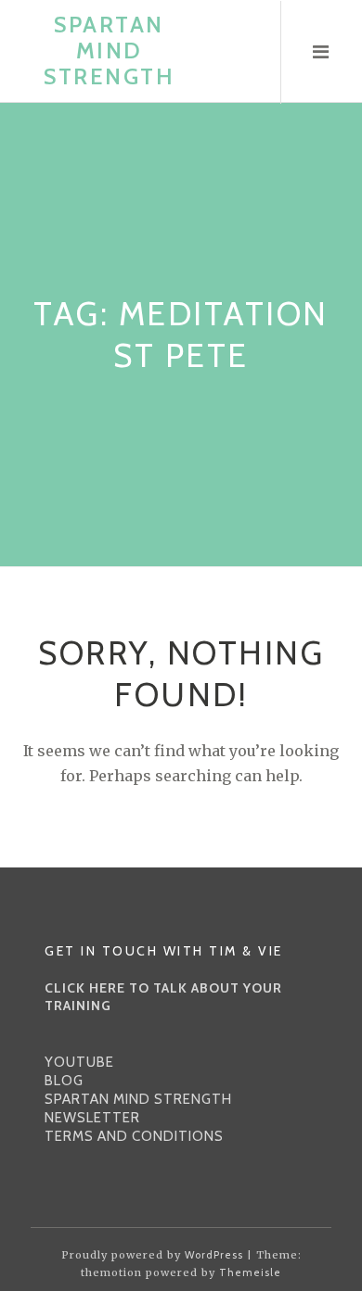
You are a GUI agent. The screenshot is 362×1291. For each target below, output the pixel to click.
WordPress (214, 1254)
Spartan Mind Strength (109, 50)
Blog (64, 1080)
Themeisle (250, 1272)
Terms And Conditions (134, 1136)
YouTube (79, 1062)
